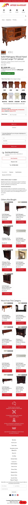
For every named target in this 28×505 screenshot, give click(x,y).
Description (4, 172)
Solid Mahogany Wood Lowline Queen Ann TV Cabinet (7, 341)
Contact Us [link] (14, 461)
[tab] (4, 172)
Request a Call (14, 161)
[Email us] (10, 495)
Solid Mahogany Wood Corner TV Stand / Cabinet (20, 388)
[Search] (25, 16)
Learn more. (3, 70)
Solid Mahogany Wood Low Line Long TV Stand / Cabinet (20, 240)
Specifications (18, 172)
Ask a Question (14, 158)
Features (11, 172)
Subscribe (14, 492)
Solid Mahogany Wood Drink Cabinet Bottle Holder (6, 216)
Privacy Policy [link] (14, 469)
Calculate (14, 146)
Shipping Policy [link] (14, 472)
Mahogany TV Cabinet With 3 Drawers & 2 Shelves (20, 341)
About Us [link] (14, 453)
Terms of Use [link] (14, 466)
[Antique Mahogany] (14, 4)
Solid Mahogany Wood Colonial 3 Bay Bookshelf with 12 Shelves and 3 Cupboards (7, 288)
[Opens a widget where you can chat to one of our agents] (23, 502)
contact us (7, 111)
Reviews (4, 174)
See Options (7, 222)
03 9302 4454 (8, 1)
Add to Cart (14, 124)
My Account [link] (14, 442)
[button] (14, 127)
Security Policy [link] (14, 478)
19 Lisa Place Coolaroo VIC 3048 (18, 1)
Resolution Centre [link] (14, 448)
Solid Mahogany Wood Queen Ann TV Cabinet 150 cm (20, 216)
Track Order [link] (14, 445)
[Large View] (3, 52)
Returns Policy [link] (14, 475)
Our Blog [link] (14, 456)
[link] (13, 495)
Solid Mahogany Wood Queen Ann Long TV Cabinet (6, 364)
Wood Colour (4, 114)
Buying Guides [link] (14, 458)
